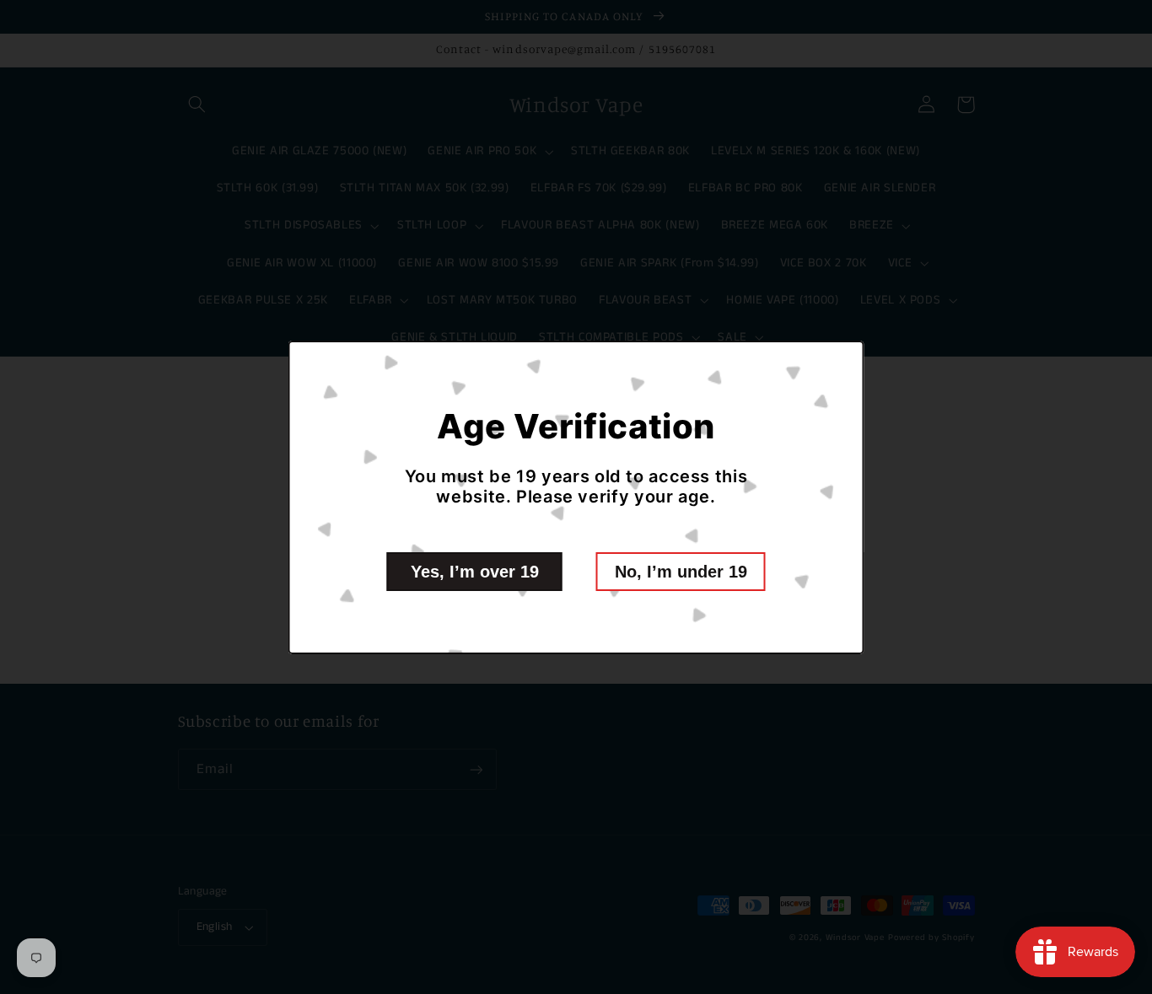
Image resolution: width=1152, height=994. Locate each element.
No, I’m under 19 (681, 571)
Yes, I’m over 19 (475, 571)
